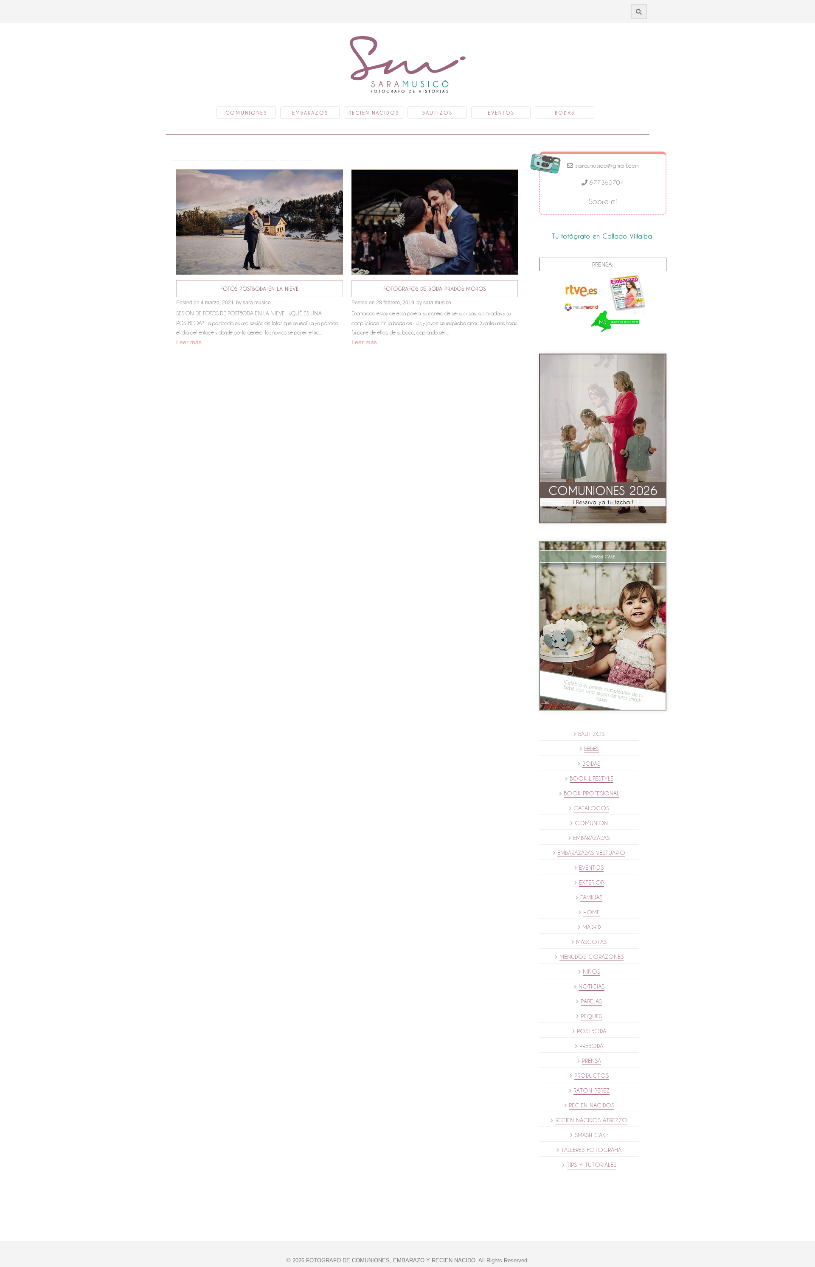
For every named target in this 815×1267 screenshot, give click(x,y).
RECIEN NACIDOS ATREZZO (591, 1120)
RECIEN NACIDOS (591, 1105)
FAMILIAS (591, 897)
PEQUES (591, 1016)
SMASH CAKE (591, 1135)
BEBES (591, 749)
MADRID (591, 927)
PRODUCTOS (591, 1076)
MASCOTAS (591, 942)
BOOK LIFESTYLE (591, 778)
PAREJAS (591, 1001)
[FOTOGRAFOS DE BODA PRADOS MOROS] (434, 222)
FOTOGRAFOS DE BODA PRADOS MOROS (434, 289)
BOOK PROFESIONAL (591, 793)
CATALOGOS (591, 808)
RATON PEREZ (591, 1090)
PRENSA (591, 1061)
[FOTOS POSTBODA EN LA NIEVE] (259, 222)
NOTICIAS (591, 986)
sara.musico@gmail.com (606, 165)
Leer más (189, 342)
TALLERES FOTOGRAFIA (591, 1150)
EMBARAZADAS (591, 838)
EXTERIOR (591, 882)
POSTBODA (591, 1031)
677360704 (605, 182)
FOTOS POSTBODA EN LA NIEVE (259, 289)
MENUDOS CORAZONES (591, 957)
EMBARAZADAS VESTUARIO (591, 853)
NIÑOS (591, 972)
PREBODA (591, 1046)
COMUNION (591, 823)
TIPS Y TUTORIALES (591, 1165)
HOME (591, 912)
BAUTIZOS (591, 734)
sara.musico (257, 303)
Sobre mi (603, 201)
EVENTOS (591, 868)
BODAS (591, 764)
